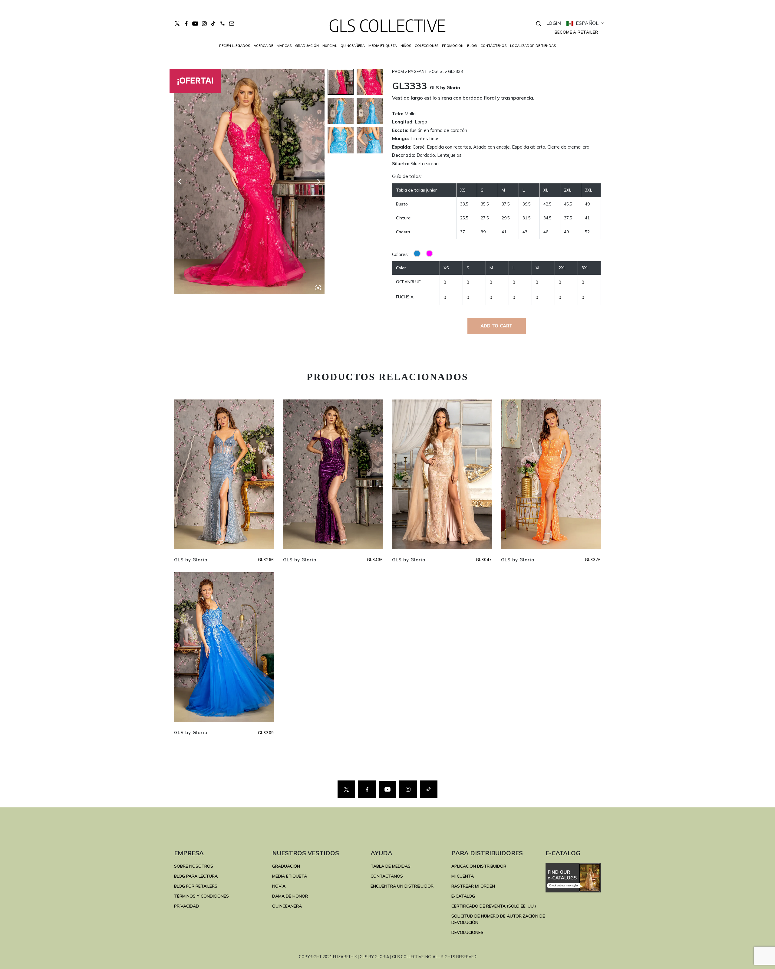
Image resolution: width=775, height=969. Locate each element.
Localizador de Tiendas (533, 46)
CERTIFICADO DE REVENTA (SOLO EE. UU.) (493, 906)
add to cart (496, 326)
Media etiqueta (382, 46)
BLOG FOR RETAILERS (195, 886)
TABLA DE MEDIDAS (391, 866)
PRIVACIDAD (186, 906)
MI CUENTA (462, 876)
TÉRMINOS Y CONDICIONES (201, 896)
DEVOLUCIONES (467, 932)
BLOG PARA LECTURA (196, 876)
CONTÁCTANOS (387, 876)
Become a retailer (576, 32)
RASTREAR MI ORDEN (473, 886)
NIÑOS (406, 46)
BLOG (472, 46)
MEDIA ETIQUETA (289, 876)
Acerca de (263, 46)
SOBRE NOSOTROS (193, 866)
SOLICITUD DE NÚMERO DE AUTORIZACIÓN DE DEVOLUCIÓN (498, 919)
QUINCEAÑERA (287, 906)
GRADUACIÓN (286, 866)
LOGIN (553, 23)
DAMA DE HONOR (290, 896)
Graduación (307, 46)
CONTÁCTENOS (493, 46)
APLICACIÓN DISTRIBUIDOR (478, 866)
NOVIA (278, 886)
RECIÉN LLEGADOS (234, 46)
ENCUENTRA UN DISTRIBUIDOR (402, 886)
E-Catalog (463, 896)
